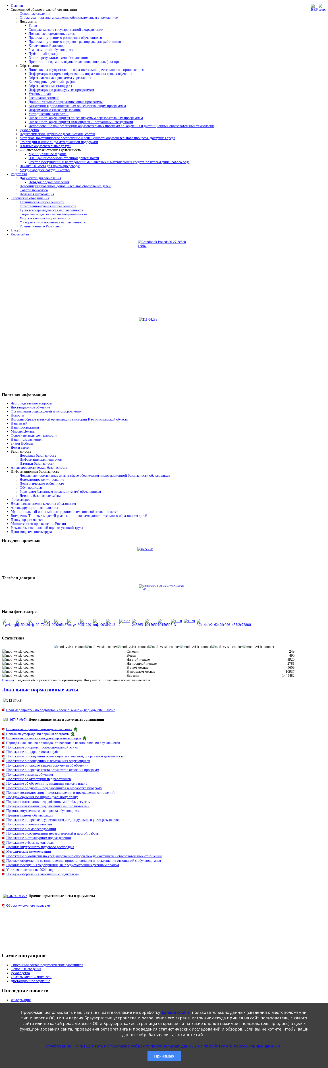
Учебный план (40, 94)
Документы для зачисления (40, 178)
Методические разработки (49, 114)
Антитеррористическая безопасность (39, 467)
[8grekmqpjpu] (12, 625)
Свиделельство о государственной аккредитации (66, 29)
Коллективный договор (46, 45)
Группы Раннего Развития (40, 226)
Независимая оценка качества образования (43, 503)
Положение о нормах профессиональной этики (42, 747)
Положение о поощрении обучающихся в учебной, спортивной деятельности (65, 756)
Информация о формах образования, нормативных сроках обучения (80, 74)
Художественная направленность (45, 218)
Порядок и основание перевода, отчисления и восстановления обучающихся (63, 742)
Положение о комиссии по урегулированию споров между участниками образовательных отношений (84, 856)
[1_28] (189, 621)
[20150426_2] (24, 625)
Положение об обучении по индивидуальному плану (46, 783)
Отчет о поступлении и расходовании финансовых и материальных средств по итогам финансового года (109, 162)
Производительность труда (31, 532)
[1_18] (176, 621)
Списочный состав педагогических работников (47, 965)
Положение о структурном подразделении (38, 838)
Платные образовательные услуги (45, 146)
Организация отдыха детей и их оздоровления (46, 411)
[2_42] (124, 621)
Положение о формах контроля (30, 842)
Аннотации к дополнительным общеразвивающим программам (77, 106)
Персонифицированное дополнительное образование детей (65, 186)
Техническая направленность (42, 202)
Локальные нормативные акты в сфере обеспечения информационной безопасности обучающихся (95, 475)
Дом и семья (20, 447)
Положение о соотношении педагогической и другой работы (53, 833)
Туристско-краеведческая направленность (51, 210)
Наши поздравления (26, 439)
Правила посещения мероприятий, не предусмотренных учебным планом (62, 865)
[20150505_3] (167, 625)
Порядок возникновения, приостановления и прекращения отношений (60, 792)
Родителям (19, 174)
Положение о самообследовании (31, 829)
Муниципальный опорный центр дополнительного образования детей (64, 511)
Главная (17, 5)
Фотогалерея (20, 499)
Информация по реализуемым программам (61, 90)
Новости (17, 415)
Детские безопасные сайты (40, 495)
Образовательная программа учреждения (60, 78)
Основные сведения (35, 13)
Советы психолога (34, 190)
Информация (21, 1000)
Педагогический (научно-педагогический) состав (57, 134)
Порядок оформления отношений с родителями (42, 874)
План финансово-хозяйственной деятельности (64, 158)
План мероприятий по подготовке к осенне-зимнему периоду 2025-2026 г (60, 710)
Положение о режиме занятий (29, 824)
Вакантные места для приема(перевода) (50, 166)
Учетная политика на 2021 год (29, 870)
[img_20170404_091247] (45, 625)
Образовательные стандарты (50, 86)
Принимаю (164, 1056)
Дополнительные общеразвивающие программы (66, 102)
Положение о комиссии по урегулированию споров (43, 738)
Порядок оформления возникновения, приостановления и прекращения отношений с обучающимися (83, 860)
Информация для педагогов (41, 459)
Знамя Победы (22, 443)
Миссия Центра (23, 431)
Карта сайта (20, 234)
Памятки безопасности (37, 463)
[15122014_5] (89, 625)
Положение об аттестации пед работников (38, 779)
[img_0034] (100, 625)
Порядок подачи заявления (49, 182)
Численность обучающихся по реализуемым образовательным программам (86, 118)
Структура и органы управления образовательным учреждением (69, 17)
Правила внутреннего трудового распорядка (40, 847)
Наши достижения (25, 427)
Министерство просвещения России (38, 524)
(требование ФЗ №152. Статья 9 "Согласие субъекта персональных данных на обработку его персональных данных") (164, 1046)
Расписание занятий (44, 98)
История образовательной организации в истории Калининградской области (69, 419)
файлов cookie (175, 1012)
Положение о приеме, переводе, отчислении (39, 729)
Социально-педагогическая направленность (53, 214)
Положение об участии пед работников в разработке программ (54, 788)
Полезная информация (37, 194)
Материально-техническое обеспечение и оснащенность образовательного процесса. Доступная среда (97, 138)
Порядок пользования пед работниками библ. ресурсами (49, 802)
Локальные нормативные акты (52, 33)
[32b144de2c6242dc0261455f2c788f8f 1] (224, 629)
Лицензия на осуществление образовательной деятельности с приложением (86, 70)
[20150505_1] (154, 625)
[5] (47, 621)
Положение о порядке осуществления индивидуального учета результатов (63, 820)
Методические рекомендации (28, 851)
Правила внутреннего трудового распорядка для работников (75, 41)
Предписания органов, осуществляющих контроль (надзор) (74, 62)
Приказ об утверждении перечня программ (37, 734)
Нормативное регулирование (42, 479)
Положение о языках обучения (29, 774)
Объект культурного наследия (28, 905)
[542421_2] (113, 625)
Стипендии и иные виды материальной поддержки (59, 142)
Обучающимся (31, 487)
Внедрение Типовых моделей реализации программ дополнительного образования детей (79, 516)
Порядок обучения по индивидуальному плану (42, 797)
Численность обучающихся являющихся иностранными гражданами (81, 122)
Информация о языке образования (55, 110)
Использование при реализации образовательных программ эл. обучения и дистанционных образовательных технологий (121, 126)
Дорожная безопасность (38, 455)
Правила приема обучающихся (29, 815)
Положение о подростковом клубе (32, 752)
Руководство (29, 130)
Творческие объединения (30, 198)
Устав (33, 25)
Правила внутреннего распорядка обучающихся (65, 37)
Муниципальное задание (47, 154)
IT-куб (15, 230)
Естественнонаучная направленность (48, 206)
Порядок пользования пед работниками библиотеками (47, 806)
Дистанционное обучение (30, 407)
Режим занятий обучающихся (51, 50)
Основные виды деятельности (34, 435)
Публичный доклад (43, 54)
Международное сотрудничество (45, 170)
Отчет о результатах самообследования (58, 58)
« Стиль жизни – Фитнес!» (31, 977)
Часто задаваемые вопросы (31, 403)
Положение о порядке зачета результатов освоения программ (52, 770)
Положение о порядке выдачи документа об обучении (47, 765)
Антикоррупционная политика (34, 507)
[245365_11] (140, 625)
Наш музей (19, 423)
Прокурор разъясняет (27, 520)
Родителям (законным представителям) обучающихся (60, 491)
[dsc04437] (61, 625)
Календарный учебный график (52, 82)
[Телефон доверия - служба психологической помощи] (164, 594)
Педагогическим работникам (42, 483)
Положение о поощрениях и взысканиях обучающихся (48, 761)
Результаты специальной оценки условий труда (47, 528)
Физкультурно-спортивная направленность (52, 222)
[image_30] (74, 625)
